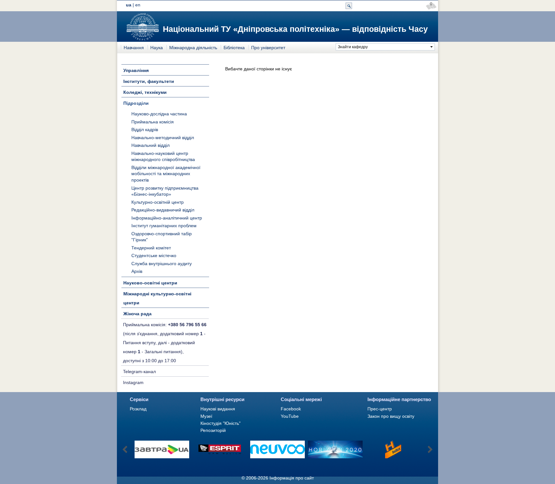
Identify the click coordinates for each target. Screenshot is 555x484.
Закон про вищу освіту (390, 416)
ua (128, 4)
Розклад (138, 408)
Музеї (206, 416)
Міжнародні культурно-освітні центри (157, 298)
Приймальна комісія (152, 121)
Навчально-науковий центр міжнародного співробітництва (163, 156)
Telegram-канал (139, 371)
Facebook (291, 408)
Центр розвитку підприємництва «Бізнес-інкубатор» (164, 191)
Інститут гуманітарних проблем (164, 225)
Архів (136, 271)
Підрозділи (136, 103)
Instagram (133, 382)
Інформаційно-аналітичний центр (166, 217)
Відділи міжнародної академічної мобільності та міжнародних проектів (165, 174)
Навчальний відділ (150, 145)
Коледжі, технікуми (145, 92)
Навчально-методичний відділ (162, 137)
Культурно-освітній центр (157, 202)
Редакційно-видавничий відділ (162, 209)
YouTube (290, 416)
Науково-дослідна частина (159, 113)
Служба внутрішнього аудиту (161, 263)
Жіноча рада (137, 313)
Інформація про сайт (291, 477)
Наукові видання (217, 408)
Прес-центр (379, 408)
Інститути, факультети (148, 81)
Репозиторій (213, 430)
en (137, 4)
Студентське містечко (153, 255)
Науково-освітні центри (150, 282)
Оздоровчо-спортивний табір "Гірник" (161, 237)
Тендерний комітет (151, 247)
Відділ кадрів (144, 129)
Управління (136, 70)
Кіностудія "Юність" (220, 423)
